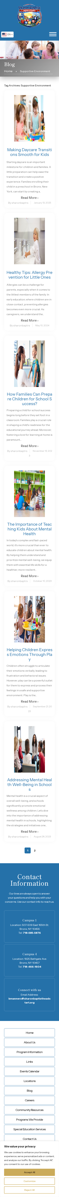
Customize (30, 1181)
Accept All (29, 1172)
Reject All (29, 1189)
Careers (29, 1100)
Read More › (29, 198)
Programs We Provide (29, 1119)
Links (29, 1061)
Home (8, 71)
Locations (30, 1081)
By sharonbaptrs (18, 202)
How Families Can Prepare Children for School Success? (29, 399)
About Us (29, 1042)
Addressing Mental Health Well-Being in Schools (29, 784)
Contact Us (29, 1139)
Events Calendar (29, 1071)
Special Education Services (29, 1129)
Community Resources (29, 1110)
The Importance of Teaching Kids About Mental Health (29, 529)
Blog (29, 1090)
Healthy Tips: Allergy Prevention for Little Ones (29, 275)
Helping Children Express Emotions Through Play (29, 654)
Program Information (29, 1052)
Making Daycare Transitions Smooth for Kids (29, 152)
